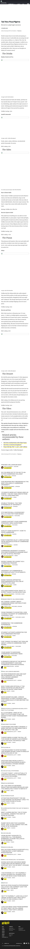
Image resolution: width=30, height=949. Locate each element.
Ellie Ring (7, 790)
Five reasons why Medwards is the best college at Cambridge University (15, 483)
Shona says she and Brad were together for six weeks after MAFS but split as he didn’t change (15, 863)
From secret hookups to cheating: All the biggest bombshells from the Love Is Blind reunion (12, 838)
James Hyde (7, 475)
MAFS (13, 703)
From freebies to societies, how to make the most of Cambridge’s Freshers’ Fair (14, 614)
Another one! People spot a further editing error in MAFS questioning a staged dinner (13, 762)
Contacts (21, 929)
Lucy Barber (7, 524)
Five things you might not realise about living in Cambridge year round (14, 643)
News (14, 497)
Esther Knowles (8, 515)
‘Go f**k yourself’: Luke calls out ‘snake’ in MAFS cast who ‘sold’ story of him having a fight (14, 897)
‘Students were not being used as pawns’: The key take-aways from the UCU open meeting (14, 494)
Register (11, 934)
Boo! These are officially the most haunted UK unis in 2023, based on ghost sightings (13, 687)
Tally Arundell (8, 544)
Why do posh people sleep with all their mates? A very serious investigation (15, 851)
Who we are (21, 928)
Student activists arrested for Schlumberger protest (14, 633)
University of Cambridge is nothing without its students (13, 571)
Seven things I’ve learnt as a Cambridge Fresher (12, 562)
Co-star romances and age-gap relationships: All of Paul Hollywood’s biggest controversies (13, 676)
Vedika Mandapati (5, 30)
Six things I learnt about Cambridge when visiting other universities (13, 603)
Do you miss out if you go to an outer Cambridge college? (13, 473)
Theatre (16, 466)
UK (5, 667)
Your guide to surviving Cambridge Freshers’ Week (12, 653)
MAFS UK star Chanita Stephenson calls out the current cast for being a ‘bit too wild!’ (14, 887)
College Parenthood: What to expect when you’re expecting (13, 591)
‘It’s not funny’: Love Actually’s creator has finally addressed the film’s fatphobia (14, 774)
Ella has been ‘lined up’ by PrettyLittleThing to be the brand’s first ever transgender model (14, 715)
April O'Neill (7, 564)
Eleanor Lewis (8, 497)
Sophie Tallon (8, 506)
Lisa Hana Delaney (9, 617)
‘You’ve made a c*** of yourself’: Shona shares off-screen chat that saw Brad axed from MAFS (13, 874)
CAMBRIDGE (7, 468)
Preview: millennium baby (11, 465)
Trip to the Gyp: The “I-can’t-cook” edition (15, 446)
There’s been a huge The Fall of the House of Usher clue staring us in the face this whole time (14, 739)
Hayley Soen (7, 703)
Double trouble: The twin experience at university (11, 503)
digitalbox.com (6, 943)
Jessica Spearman (9, 486)
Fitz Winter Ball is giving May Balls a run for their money (12, 513)
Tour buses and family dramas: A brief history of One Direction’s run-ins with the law (14, 728)
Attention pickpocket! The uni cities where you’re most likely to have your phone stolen (15, 799)
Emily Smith (7, 691)
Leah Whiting (7, 534)
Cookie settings (22, 930)
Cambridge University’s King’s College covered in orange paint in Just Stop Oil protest (14, 552)
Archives (11, 930)
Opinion (14, 475)
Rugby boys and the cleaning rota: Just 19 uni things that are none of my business (14, 824)
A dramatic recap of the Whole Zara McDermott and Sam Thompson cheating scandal (13, 663)
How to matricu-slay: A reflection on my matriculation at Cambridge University (15, 541)
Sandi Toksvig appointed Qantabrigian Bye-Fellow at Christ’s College (12, 581)
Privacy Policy (12, 929)
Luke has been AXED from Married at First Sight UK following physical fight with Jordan (14, 908)
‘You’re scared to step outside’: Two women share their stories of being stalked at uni (15, 751)
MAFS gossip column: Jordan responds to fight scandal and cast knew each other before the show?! (15, 699)
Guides (14, 534)
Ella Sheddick (13, 30)
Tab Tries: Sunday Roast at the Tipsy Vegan (15, 442)
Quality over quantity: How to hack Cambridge (13, 531)
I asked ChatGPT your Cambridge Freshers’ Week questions (14, 522)
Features (19, 30)
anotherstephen (9, 666)
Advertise (11, 928)
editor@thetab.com (19, 943)
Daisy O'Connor (8, 466)
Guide (23, 594)
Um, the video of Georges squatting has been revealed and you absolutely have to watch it (14, 787)
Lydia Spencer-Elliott (10, 680)
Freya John (7, 655)
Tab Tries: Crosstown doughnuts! (12, 444)
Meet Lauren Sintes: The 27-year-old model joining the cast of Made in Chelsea (14, 814)
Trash (19, 731)
